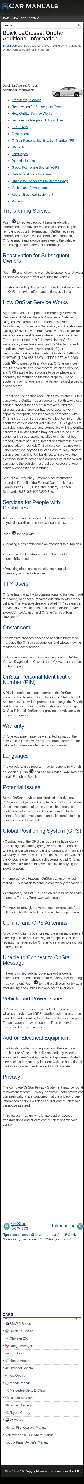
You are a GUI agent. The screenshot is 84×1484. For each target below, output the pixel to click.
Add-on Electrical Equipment (32, 194)
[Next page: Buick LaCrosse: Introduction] (80, 1226)
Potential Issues (23, 161)
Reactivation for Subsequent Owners (38, 107)
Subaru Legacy (21, 1405)
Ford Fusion (18, 1353)
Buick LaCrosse (12, 45)
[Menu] (76, 10)
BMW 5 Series (20, 1323)
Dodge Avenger (21, 1346)
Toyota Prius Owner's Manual (26, 1442)
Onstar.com (20, 134)
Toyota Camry (20, 1413)
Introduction (63, 1226)
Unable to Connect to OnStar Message (40, 181)
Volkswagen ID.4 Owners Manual (29, 1435)
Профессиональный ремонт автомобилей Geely (40, 1235)
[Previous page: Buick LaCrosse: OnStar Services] (7, 1226)
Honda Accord (20, 1361)
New (15, 18)
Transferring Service (26, 100)
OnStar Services (19, 1226)
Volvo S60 (17, 1420)
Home (5, 18)
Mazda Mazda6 (21, 1383)
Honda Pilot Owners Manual (25, 1427)
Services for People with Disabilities (38, 120)
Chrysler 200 (19, 1338)
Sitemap (34, 18)
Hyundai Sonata (21, 1368)
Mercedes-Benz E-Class (28, 1390)
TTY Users (20, 127)
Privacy (17, 201)
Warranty (18, 147)
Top (23, 18)
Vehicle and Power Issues (31, 188)
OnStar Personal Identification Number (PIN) (44, 140)
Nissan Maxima (21, 1398)
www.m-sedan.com (54, 1471)
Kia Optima (18, 1375)
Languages (20, 154)
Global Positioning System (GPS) (36, 167)
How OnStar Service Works (32, 113)
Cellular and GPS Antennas (32, 174)
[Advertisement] (42, 68)
